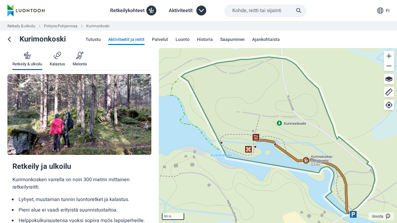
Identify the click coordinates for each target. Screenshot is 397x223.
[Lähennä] (389, 56)
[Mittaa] (389, 92)
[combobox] (265, 11)
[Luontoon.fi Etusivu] (26, 10)
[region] (278, 135)
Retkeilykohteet (127, 10)
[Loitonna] (389, 66)
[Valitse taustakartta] (389, 79)
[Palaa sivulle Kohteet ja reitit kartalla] (9, 39)
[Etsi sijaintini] (389, 105)
